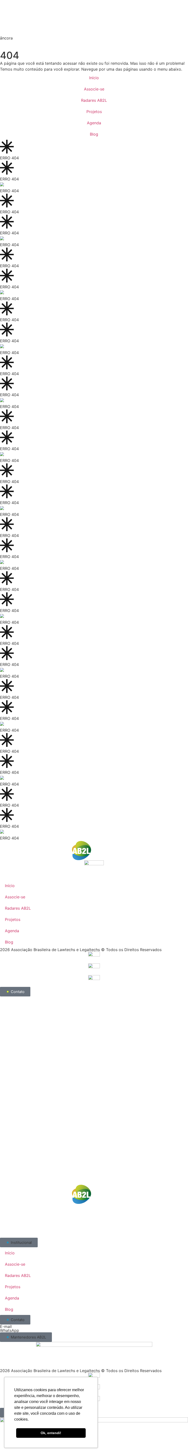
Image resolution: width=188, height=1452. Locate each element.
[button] (19, 1242)
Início (94, 77)
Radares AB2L (94, 100)
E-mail (6, 1326)
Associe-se (94, 89)
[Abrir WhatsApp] (175, 1439)
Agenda (94, 122)
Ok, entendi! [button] (51, 1433)
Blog (94, 134)
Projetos (94, 111)
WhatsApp (9, 1330)
